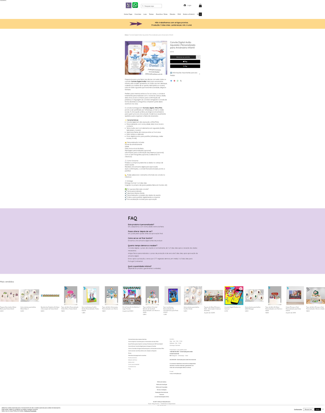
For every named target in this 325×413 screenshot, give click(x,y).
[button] (200, 5)
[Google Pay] (185, 66)
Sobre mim (131, 362)
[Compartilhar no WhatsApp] (178, 81)
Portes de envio (132, 357)
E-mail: (171, 371)
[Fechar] (323, 409)
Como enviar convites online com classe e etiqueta (142, 350)
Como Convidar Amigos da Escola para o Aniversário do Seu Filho (146, 348)
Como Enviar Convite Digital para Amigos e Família (142, 346)
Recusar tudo (308, 409)
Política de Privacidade (30, 411)
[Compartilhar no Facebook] (171, 81)
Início (126, 35)
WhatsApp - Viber (183, 355)
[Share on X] (181, 81)
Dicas (129, 353)
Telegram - (175, 355)
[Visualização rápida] (9, 295)
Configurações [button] (298, 409)
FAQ (129, 369)
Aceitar (317, 409)
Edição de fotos (132, 360)
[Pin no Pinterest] (174, 81)
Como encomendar (133, 364)
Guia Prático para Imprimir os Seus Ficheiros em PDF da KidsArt (145, 344)
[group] (162, 301)
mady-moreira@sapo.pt (175, 373)
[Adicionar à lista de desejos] (198, 57)
